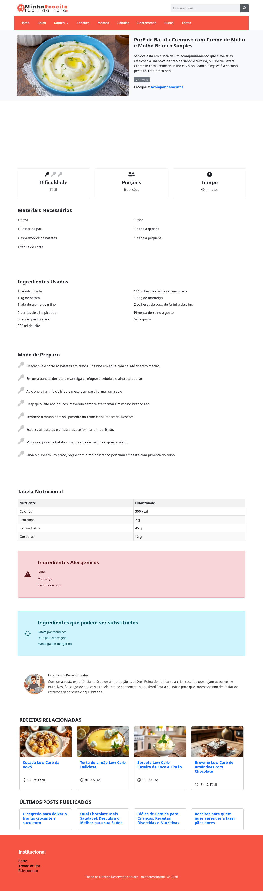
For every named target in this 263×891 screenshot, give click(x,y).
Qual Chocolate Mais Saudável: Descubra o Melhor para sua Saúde (101, 818)
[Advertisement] (131, 134)
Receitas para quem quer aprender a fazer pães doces (215, 818)
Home (25, 23)
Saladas (123, 23)
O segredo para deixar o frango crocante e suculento (45, 818)
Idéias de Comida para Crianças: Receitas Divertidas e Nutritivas (158, 818)
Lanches (83, 23)
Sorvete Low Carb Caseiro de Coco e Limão (159, 764)
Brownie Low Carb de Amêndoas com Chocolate (214, 767)
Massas (103, 23)
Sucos (168, 23)
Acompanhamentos (167, 87)
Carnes (59, 23)
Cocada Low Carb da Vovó (41, 764)
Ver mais (142, 80)
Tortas (186, 23)
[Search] (244, 8)
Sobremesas (146, 23)
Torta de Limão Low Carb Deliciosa (103, 764)
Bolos (42, 23)
